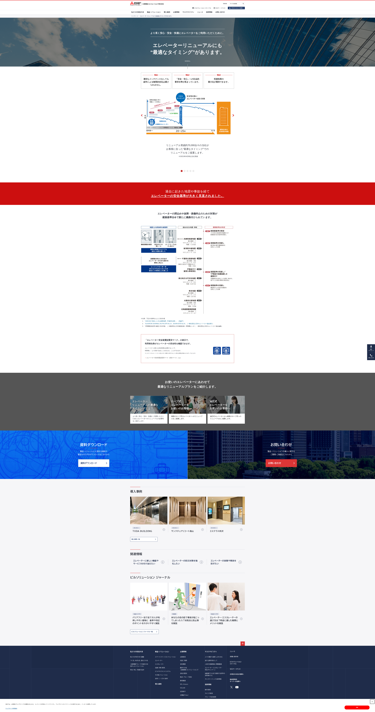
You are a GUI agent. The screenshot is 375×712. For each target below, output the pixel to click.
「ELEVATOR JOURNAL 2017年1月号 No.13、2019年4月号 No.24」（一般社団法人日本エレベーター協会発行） (179, 323)
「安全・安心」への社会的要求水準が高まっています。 (187, 80)
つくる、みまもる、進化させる (139, 660)
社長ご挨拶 (183, 660)
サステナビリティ (211, 651)
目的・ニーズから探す (161, 678)
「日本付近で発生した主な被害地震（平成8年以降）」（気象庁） (164, 321)
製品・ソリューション (162, 651)
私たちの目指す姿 (136, 651)
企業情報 (183, 651)
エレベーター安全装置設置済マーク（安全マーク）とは (163, 357)
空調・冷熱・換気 (160, 667)
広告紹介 (183, 691)
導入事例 (158, 684)
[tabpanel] (187, 129)
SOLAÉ (182, 688)
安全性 (174, 614)
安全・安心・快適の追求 (137, 669)
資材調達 (183, 680)
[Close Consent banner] (372, 701)
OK (357, 707)
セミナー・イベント (235, 669)
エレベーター (159, 660)
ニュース (232, 651)
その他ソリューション (161, 675)
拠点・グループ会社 (186, 677)
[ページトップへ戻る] (243, 643)
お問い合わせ (234, 656)
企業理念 (183, 657)
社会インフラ (137, 614)
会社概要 (183, 664)
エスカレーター (159, 664)
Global (225, 3)
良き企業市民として (211, 660)
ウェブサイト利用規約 (11, 708)
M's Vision (184, 684)
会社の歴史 (183, 673)
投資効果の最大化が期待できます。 (219, 80)
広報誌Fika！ (184, 695)
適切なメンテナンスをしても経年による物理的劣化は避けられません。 (156, 82)
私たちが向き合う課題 (137, 657)
